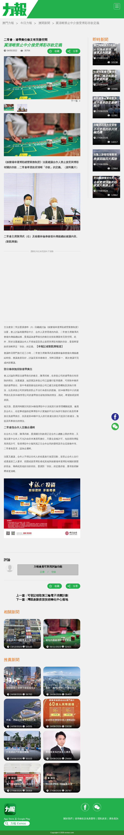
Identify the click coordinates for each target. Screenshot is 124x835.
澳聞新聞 (44, 23)
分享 (75, 51)
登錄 (53, 571)
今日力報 (26, 23)
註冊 (42, 571)
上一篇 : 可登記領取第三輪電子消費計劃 (42, 595)
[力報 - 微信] (115, 426)
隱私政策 (102, 818)
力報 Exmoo (18, 823)
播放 (13, 778)
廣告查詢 (113, 818)
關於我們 (67, 818)
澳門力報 (8, 23)
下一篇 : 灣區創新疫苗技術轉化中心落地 (42, 599)
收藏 (57, 51)
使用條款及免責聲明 (85, 818)
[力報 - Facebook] (115, 417)
